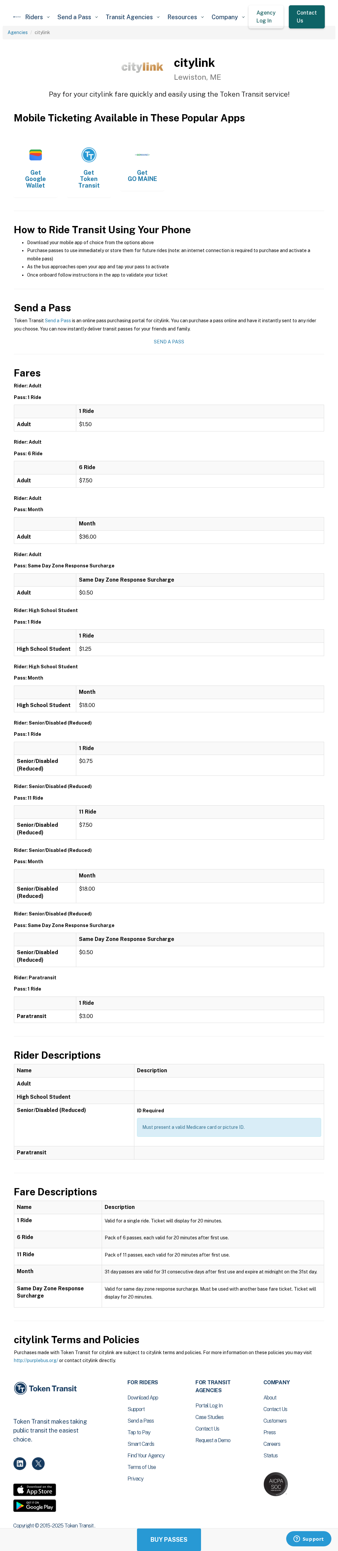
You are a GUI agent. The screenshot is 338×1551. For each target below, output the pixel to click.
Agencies (18, 32)
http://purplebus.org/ (36, 1360)
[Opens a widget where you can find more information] (308, 1539)
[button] (37, 17)
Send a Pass (58, 320)
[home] (17, 17)
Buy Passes (169, 1539)
